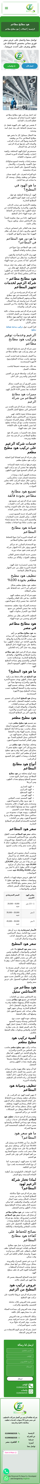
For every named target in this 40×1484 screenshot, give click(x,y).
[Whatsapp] (6, 1478)
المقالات (24, 29)
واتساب (10, 66)
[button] (6, 8)
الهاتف (24, 1384)
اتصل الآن (29, 66)
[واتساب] (30, 1391)
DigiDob (26, 1478)
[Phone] (6, 1471)
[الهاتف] (30, 1385)
